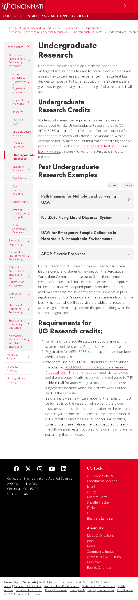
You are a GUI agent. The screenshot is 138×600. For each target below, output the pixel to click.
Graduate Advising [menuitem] (12, 368)
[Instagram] (39, 469)
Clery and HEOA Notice (28, 586)
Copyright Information (101, 590)
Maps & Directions (101, 535)
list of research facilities (98, 146)
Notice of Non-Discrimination (61, 586)
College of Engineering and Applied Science (35, 28)
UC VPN (93, 513)
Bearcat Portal (98, 497)
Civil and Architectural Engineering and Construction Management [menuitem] (17, 276)
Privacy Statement (56, 590)
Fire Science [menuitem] (19, 178)
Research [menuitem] (17, 112)
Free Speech (77, 590)
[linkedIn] (63, 469)
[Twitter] (28, 469)
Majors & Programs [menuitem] (18, 101)
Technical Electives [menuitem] (19, 145)
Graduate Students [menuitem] (18, 168)
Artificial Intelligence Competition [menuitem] (19, 213)
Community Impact (101, 551)
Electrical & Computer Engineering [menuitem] (15, 309)
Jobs (90, 541)
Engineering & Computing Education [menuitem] (17, 324)
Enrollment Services (102, 481)
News (91, 546)
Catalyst (93, 492)
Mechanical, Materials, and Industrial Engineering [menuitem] (17, 341)
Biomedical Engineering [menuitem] (15, 242)
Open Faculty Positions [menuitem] (18, 190)
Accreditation (125, 590)
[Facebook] (16, 469)
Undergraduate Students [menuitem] (21, 133)
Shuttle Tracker (98, 502)
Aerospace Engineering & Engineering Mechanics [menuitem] (17, 60)
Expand (113, 185)
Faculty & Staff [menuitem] (17, 121)
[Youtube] (52, 469)
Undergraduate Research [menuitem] (23, 156)
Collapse (127, 185)
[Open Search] (124, 6)
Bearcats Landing (100, 518)
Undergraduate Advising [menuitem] (16, 380)
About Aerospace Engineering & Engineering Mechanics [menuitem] (19, 83)
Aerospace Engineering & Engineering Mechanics (38, 32)
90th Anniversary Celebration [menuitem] (19, 228)
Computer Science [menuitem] (15, 295)
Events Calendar (99, 567)
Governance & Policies (104, 556)
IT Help (92, 507)
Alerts (7, 586)
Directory (94, 562)
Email (91, 486)
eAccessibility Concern (29, 590)
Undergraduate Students (87, 32)
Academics (73, 28)
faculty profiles (49, 151)
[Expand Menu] (133, 16)
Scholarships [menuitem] (20, 201)
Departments (93, 28)
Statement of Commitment (98, 586)
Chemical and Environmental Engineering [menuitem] (17, 255)
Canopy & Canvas (100, 476)
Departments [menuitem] (15, 47)
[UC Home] (22, 6)
